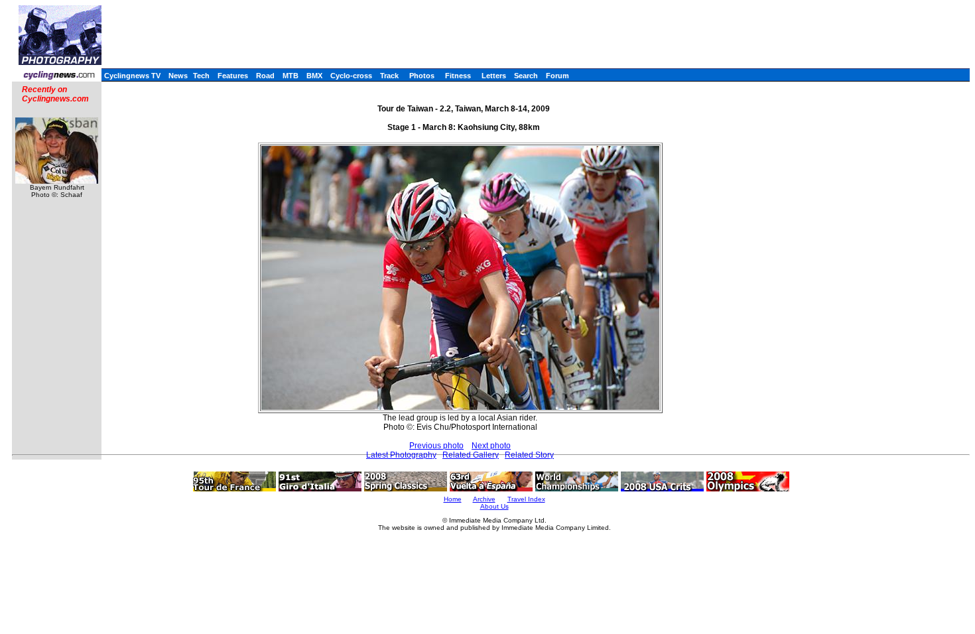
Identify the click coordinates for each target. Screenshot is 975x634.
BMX (314, 76)
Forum (557, 76)
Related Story (529, 455)
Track (389, 76)
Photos (421, 76)
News (178, 76)
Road (265, 76)
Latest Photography (401, 455)
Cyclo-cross (351, 76)
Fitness (458, 76)
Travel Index (526, 499)
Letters (494, 76)
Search (526, 76)
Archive (484, 499)
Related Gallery (470, 455)
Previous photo (436, 445)
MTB (290, 76)
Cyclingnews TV (132, 76)
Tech (201, 76)
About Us (494, 506)
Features (233, 76)
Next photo (491, 445)
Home (453, 499)
